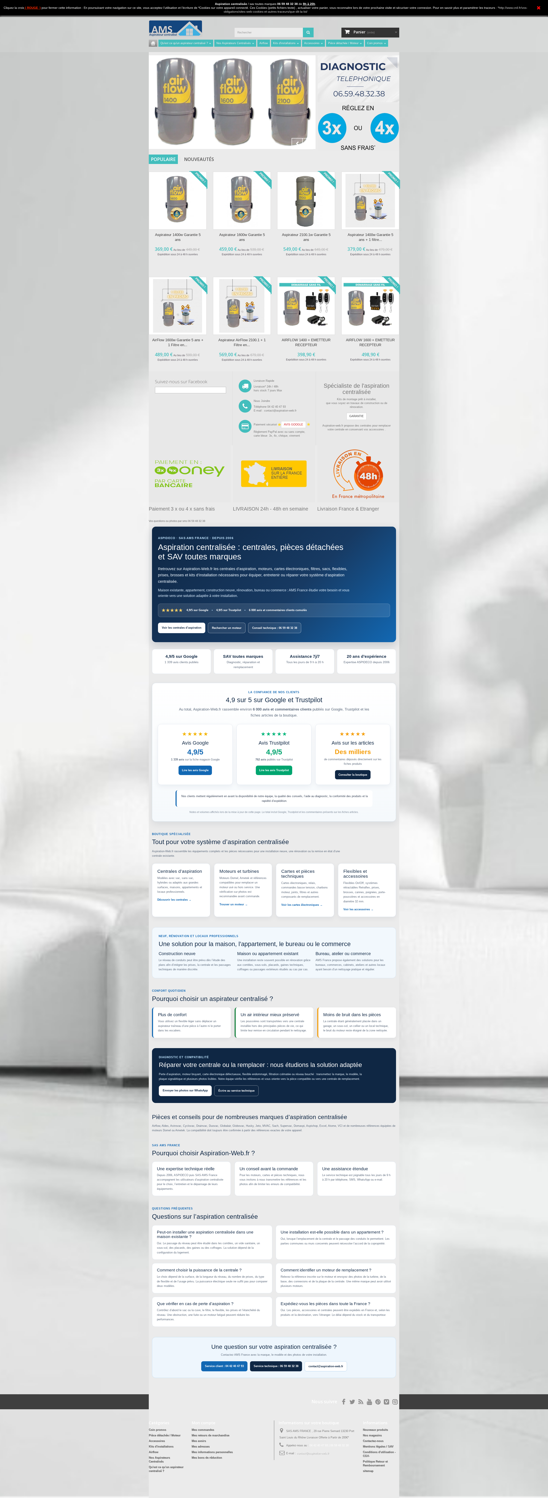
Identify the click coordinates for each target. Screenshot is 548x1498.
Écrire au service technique (236, 1090)
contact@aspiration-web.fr (325, 1366)
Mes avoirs (199, 1440)
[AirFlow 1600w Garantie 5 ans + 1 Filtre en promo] (177, 306)
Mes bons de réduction (207, 1457)
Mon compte (203, 1422)
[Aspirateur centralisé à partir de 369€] (232, 102)
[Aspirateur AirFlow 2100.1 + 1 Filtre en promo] (242, 306)
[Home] (153, 43)
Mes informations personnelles (212, 1452)
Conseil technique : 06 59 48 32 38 (274, 628)
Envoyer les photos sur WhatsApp (185, 1090)
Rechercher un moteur (226, 628)
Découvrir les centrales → (174, 899)
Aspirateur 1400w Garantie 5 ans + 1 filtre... (370, 237)
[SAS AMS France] (188, 28)
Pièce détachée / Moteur (343, 43)
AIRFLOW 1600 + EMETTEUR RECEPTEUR (370, 342)
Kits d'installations (284, 43)
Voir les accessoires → (358, 909)
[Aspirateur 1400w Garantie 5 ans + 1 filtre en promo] (370, 200)
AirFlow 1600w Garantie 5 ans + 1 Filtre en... (177, 342)
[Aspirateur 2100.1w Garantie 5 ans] (306, 200)
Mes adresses (201, 1446)
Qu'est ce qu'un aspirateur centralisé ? (184, 43)
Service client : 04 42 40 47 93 (224, 1366)
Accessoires (312, 43)
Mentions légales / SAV (378, 1446)
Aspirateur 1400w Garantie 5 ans (178, 237)
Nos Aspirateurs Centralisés (233, 43)
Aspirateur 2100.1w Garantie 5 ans (306, 237)
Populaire (163, 159)
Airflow (263, 43)
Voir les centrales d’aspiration (181, 627)
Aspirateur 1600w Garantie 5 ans (242, 237)
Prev (297, 143)
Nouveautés (199, 159)
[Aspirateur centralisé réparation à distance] (358, 78)
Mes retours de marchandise (210, 1435)
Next (307, 143)
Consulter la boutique (352, 774)
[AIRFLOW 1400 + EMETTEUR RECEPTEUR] (306, 306)
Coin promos (375, 43)
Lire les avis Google (195, 770)
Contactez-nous (373, 1440)
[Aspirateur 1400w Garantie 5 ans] (177, 200)
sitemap (368, 1470)
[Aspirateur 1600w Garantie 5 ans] (242, 200)
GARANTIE (356, 416)
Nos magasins (372, 1435)
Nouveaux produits (375, 1429)
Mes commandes (203, 1429)
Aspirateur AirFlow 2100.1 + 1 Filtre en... (242, 342)
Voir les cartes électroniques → (302, 904)
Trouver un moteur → (233, 904)
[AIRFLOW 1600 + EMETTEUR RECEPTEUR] (370, 306)
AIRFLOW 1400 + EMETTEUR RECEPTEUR (306, 342)
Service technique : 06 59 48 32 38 (276, 1366)
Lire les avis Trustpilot (274, 770)
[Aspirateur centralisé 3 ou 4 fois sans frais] (358, 127)
